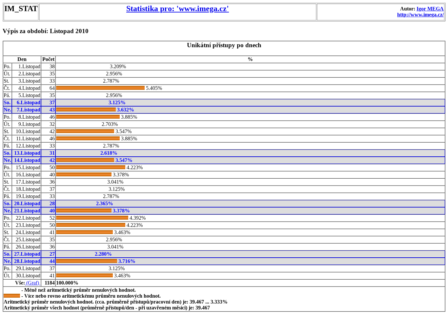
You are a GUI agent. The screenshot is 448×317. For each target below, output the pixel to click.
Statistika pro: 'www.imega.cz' (177, 8)
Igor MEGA (430, 8)
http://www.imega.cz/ (420, 14)
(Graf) (32, 283)
